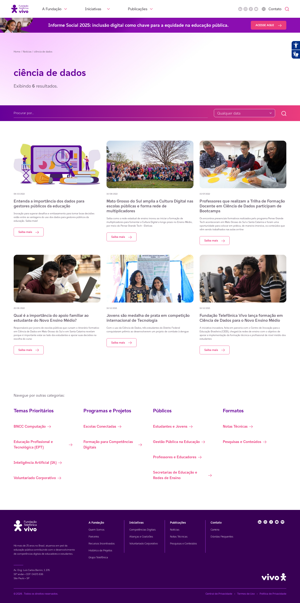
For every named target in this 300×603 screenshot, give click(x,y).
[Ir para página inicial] (20, 9)
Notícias (174, 529)
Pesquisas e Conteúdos (183, 543)
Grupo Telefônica (98, 557)
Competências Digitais (142, 529)
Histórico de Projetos (100, 550)
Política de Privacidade (273, 593)
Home (17, 51)
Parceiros (94, 536)
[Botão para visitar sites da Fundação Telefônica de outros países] (264, 9)
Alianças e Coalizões (141, 536)
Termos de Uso (246, 593)
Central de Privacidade (219, 593)
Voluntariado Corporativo (143, 543)
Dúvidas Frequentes (222, 536)
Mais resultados (36, 368)
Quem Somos (96, 529)
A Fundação (51, 9)
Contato (275, 9)
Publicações (137, 9)
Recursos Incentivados (102, 543)
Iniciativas (93, 9)
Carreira (215, 529)
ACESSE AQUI (265, 25)
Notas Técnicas (179, 536)
